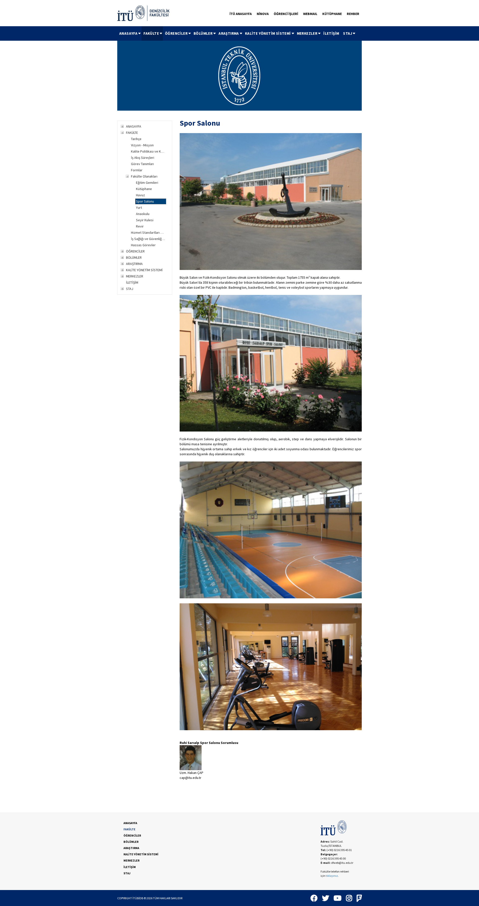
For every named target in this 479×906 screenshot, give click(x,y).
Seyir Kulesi (144, 220)
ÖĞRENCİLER (176, 33)
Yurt (139, 207)
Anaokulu (142, 214)
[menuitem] (129, 33)
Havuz (140, 195)
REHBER (353, 13)
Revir (140, 226)
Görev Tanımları (142, 164)
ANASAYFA (128, 33)
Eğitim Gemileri (147, 182)
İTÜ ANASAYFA (241, 13)
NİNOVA (263, 13)
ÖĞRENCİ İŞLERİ (286, 13)
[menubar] (236, 33)
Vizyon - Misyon (142, 145)
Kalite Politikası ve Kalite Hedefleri (148, 151)
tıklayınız (332, 876)
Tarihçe (136, 139)
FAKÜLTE (151, 33)
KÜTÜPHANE (332, 13)
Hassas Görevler (143, 245)
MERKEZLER (307, 33)
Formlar (136, 170)
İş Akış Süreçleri (142, 157)
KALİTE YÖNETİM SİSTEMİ (268, 33)
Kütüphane (144, 189)
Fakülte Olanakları (144, 176)
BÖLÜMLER (203, 33)
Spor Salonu (145, 201)
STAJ (347, 33)
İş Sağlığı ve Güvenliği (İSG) (148, 238)
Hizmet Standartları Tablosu (148, 232)
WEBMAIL (310, 13)
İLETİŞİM (331, 33)
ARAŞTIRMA (229, 33)
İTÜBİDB (137, 898)
